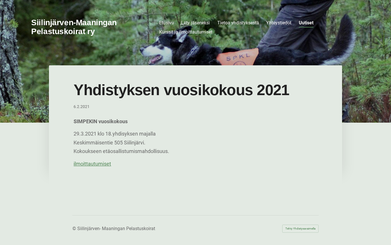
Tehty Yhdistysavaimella (300, 228)
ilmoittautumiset (92, 164)
